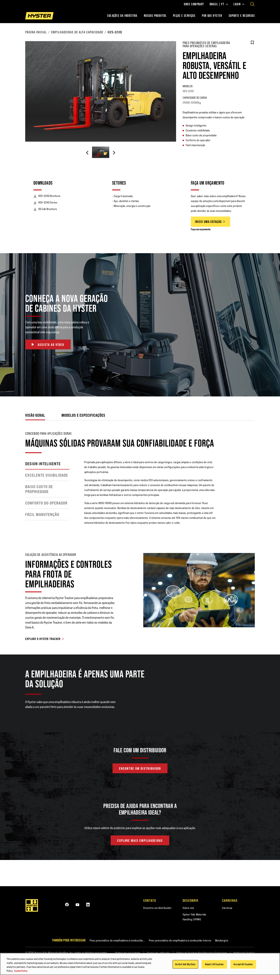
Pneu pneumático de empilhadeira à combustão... (117, 940)
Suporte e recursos (242, 16)
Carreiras (227, 908)
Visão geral (35, 415)
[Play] (267, 384)
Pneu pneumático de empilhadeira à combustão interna (180, 940)
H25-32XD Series (47, 202)
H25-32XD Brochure (49, 195)
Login (237, 4)
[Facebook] (67, 904)
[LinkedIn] (87, 904)
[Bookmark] (252, 42)
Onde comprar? (194, 4)
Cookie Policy (20, 970)
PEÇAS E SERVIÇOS (184, 16)
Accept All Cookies (243, 964)
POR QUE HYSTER (212, 16)
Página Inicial (36, 32)
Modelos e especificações (83, 415)
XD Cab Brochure (47, 209)
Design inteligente (43, 463)
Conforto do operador (46, 503)
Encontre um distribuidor (157, 908)
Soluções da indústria (122, 16)
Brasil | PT (217, 4)
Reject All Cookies (214, 964)
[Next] (114, 153)
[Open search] (252, 4)
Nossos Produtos (155, 16)
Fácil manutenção (42, 514)
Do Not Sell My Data (185, 964)
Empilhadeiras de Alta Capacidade (77, 32)
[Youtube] (77, 904)
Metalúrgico (221, 940)
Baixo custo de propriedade (39, 489)
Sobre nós (188, 908)
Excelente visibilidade (46, 475)
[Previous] (87, 153)
